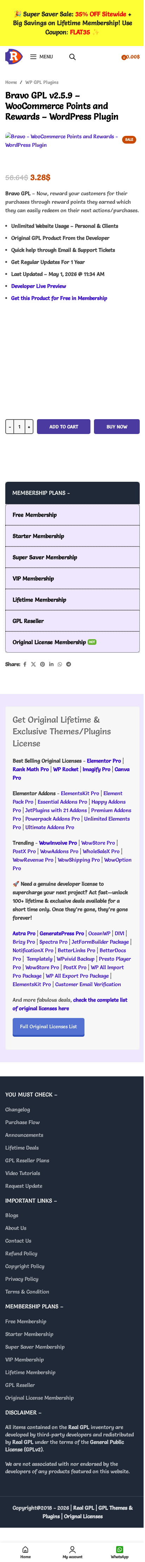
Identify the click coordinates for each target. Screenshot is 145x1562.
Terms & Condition (27, 1291)
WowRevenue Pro (33, 859)
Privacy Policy (21, 1278)
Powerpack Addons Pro (52, 818)
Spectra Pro (53, 941)
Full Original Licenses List (48, 1026)
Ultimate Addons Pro (49, 827)
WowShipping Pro (79, 859)
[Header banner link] (72, 23)
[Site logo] (14, 55)
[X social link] (33, 664)
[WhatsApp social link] (60, 664)
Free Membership (25, 1321)
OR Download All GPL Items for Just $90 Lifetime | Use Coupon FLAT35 (72, 467)
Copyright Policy (24, 1266)
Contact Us (18, 1240)
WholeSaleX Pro (101, 851)
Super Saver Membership (35, 1346)
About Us (15, 1228)
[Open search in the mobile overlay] (72, 57)
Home (11, 82)
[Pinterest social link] (42, 664)
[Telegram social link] (68, 664)
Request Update (23, 1185)
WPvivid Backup (76, 958)
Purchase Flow (22, 1122)
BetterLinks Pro (76, 950)
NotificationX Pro (33, 950)
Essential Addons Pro (62, 801)
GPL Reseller (20, 1385)
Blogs (11, 1215)
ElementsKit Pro (80, 793)
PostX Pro (24, 851)
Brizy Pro (24, 941)
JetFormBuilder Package (100, 941)
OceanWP (100, 933)
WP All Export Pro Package (77, 975)
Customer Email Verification (88, 984)
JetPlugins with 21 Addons (56, 810)
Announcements (24, 1135)
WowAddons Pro (59, 851)
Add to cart (64, 426)
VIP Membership (24, 1359)
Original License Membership (39, 1397)
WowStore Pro (98, 842)
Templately (39, 958)
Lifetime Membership (30, 1372)
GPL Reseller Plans (27, 1160)
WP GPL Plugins (41, 82)
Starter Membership (29, 1334)
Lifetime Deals (22, 1147)
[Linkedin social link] (51, 664)
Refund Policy (21, 1253)
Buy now (117, 426)
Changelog (17, 1109)
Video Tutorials (22, 1173)
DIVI (120, 933)
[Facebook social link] (24, 664)
